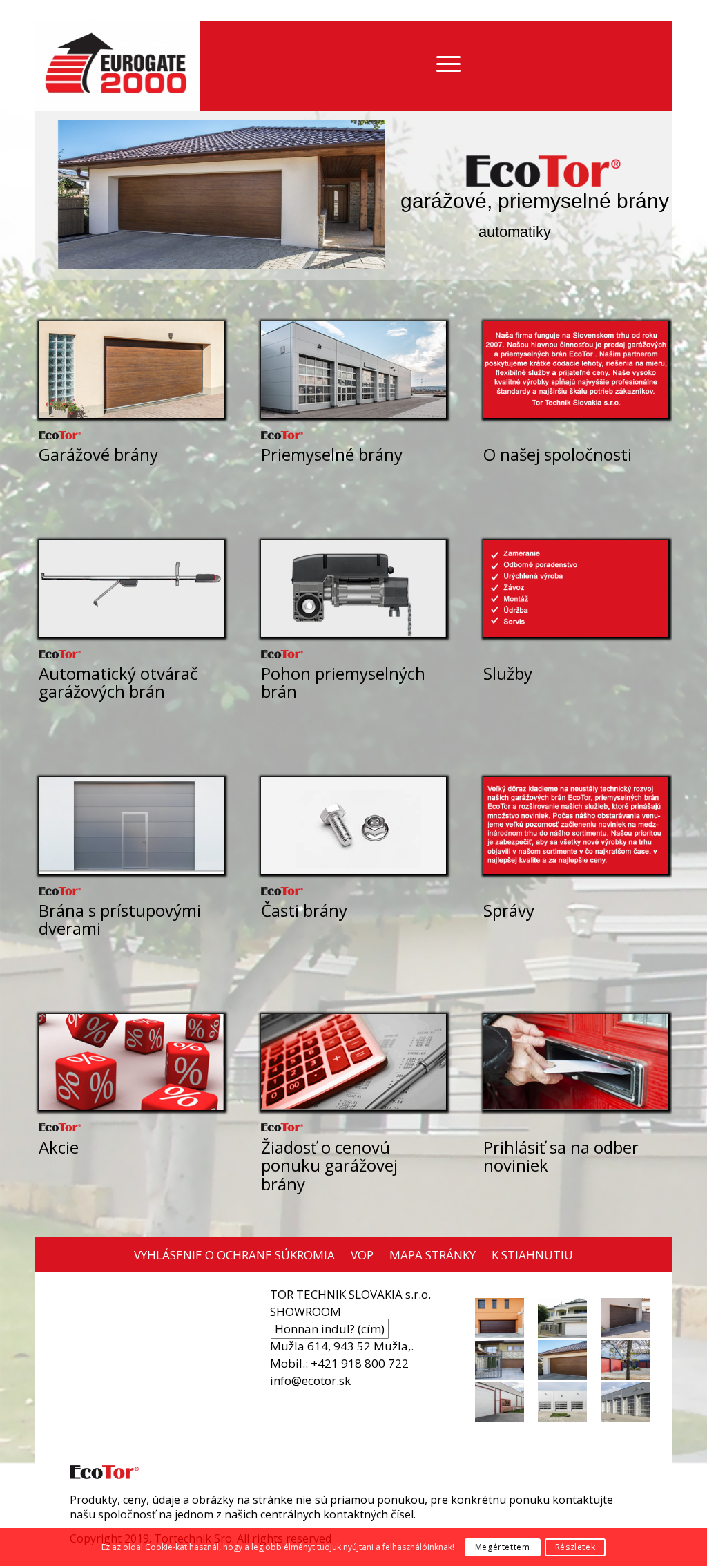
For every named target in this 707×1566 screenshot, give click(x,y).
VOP (362, 1255)
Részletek (575, 1547)
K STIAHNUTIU (532, 1255)
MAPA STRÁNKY (432, 1255)
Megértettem (502, 1547)
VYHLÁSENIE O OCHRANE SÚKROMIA (234, 1255)
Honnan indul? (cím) (330, 1329)
